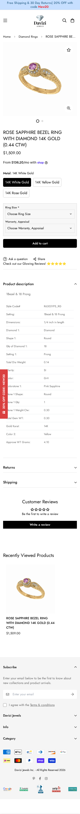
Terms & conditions (42, 705)
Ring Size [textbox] (12, 207)
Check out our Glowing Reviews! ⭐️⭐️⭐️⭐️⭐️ (34, 263)
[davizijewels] (40, 20)
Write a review (40, 524)
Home (7, 37)
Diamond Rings (28, 37)
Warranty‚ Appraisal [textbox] (17, 222)
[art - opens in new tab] (7, 789)
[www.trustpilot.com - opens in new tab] (23, 789)
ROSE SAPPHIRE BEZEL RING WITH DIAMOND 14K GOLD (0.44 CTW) (30, 623)
